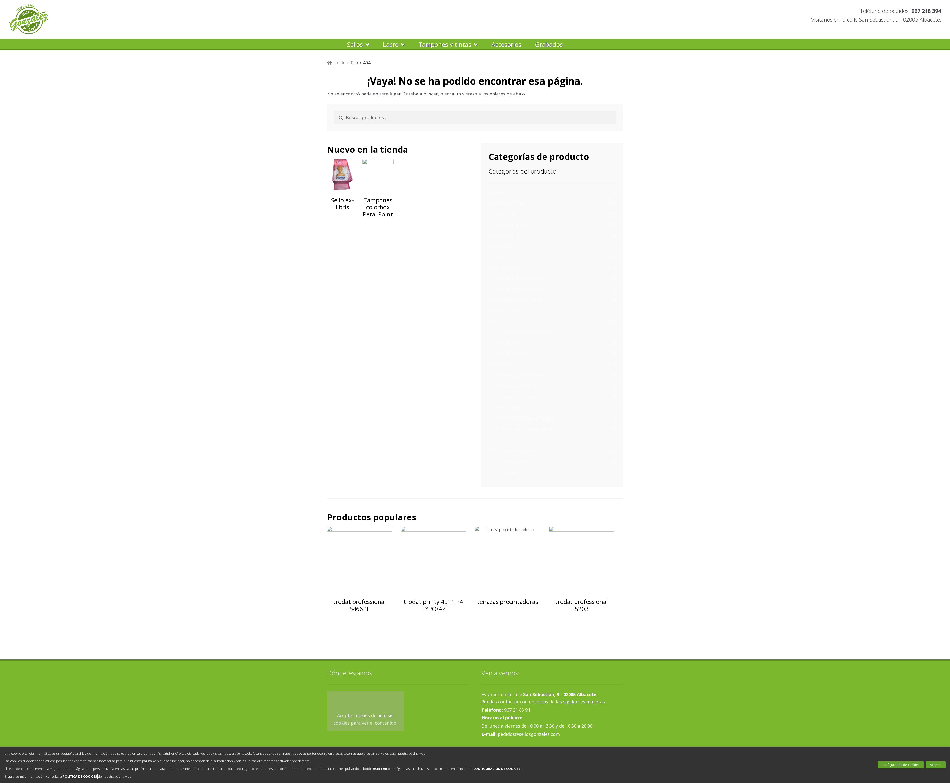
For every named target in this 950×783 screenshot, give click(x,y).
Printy (509, 214)
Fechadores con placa (526, 278)
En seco (504, 246)
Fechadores (508, 267)
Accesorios (506, 44)
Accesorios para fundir (527, 332)
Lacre (390, 44)
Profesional (515, 224)
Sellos (355, 44)
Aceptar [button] (936, 764)
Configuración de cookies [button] (900, 764)
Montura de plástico (524, 386)
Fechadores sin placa (525, 289)
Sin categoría (510, 440)
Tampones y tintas (444, 44)
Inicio (340, 63)
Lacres (510, 343)
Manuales (506, 364)
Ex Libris (505, 257)
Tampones (514, 461)
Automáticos (509, 203)
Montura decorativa (524, 397)
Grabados (549, 44)
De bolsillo (507, 235)
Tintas (510, 472)
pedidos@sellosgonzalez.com (528, 734)
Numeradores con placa (528, 418)
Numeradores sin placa (527, 429)
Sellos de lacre (518, 353)
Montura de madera (524, 375)
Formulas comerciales (519, 300)
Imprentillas (509, 310)
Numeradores (510, 407)
